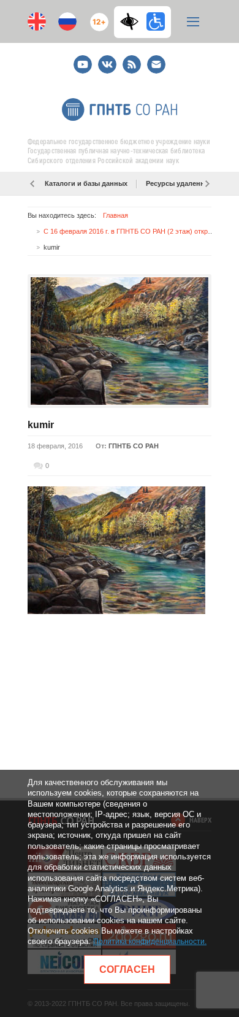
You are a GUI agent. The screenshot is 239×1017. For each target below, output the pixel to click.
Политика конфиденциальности (149, 941)
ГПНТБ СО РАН (133, 446)
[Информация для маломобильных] (155, 21)
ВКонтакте (107, 59)
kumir (41, 425)
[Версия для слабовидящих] (132, 21)
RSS (130, 59)
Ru (67, 21)
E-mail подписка (156, 64)
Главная (115, 215)
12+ (96, 17)
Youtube (83, 59)
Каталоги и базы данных (86, 183)
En (37, 21)
